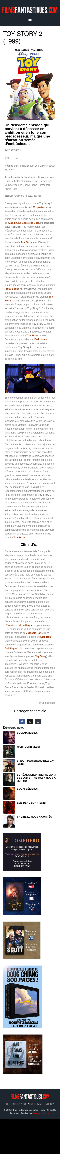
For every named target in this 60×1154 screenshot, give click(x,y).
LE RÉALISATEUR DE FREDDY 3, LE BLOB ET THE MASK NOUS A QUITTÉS (36, 777)
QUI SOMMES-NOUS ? (41, 1104)
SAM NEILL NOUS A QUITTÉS (34, 816)
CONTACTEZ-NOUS (16, 1104)
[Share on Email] (38, 721)
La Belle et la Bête (28, 223)
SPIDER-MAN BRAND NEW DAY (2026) (36, 762)
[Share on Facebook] (22, 721)
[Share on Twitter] (30, 721)
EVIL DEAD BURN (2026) (31, 802)
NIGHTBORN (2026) (28, 746)
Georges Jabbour (41, 1113)
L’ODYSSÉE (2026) (27, 788)
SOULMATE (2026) (27, 732)
